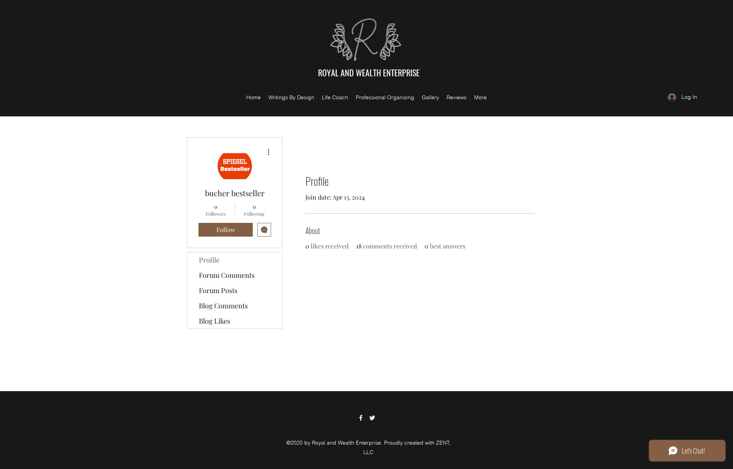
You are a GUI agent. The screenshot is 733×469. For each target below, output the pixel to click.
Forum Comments (227, 275)
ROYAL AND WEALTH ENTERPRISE (369, 72)
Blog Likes (214, 321)
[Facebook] (361, 418)
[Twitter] (372, 418)
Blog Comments (223, 305)
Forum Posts (218, 290)
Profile (209, 259)
